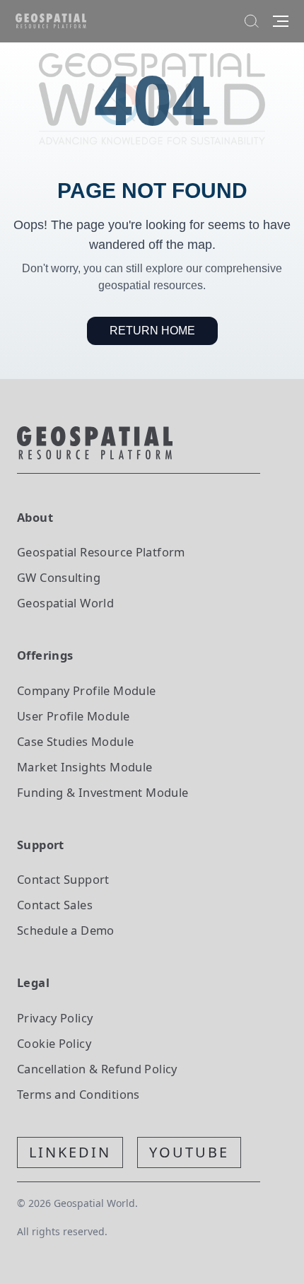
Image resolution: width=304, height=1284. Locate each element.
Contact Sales (55, 905)
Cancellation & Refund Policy (97, 1069)
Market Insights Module (85, 767)
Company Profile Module (86, 690)
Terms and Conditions (78, 1094)
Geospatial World (65, 603)
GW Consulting (58, 577)
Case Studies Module (75, 741)
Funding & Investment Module (102, 792)
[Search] (252, 21)
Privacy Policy (55, 1018)
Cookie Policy (54, 1043)
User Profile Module (73, 716)
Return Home (152, 331)
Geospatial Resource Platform (101, 552)
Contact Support (63, 879)
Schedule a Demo (66, 930)
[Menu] (280, 21)
